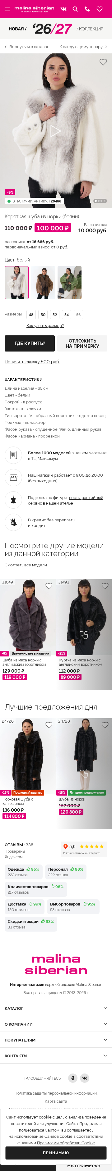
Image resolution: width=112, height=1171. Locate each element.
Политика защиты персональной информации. (56, 1093)
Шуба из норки (72, 799)
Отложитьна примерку (82, 343)
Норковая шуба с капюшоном (17, 801)
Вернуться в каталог (29, 46)
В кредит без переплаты (51, 519)
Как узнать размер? (45, 325)
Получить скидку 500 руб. (32, 361)
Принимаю (56, 1153)
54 (66, 314)
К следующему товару (81, 46)
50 (43, 314)
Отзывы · (19, 844)
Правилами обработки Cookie (66, 1143)
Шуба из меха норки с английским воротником (24, 662)
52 (55, 314)
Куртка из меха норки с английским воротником (80, 662)
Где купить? (30, 343)
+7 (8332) (87, 9)
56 (78, 314)
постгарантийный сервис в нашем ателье (65, 500)
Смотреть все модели (26, 564)
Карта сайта (56, 1101)
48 (31, 314)
